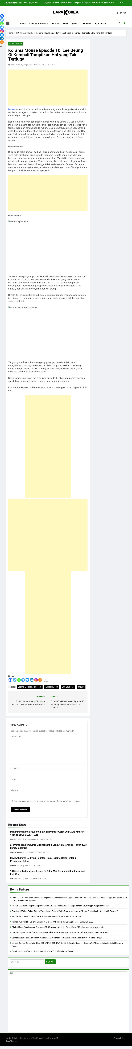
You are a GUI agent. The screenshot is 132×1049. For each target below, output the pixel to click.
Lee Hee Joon (52, 687)
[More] (40, 680)
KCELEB (55, 23)
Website (14, 790)
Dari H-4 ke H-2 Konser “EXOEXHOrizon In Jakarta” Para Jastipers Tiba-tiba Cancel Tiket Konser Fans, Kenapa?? (60, 932)
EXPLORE (99, 23)
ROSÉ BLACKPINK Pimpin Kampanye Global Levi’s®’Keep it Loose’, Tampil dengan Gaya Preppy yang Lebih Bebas (60, 906)
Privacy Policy (119, 1038)
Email (14, 779)
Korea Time (15, 64)
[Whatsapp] (19, 680)
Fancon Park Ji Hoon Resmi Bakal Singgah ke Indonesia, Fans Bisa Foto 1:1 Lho (79, 3)
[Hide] (1, 47)
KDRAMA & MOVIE (37, 23)
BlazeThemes (11, 1041)
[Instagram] (36, 680)
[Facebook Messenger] (27, 680)
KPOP (65, 23)
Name (14, 768)
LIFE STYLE (86, 23)
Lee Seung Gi (68, 687)
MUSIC (75, 23)
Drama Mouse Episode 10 (29, 687)
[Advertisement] (48, 88)
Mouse (12, 109)
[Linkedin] (32, 680)
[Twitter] (14, 680)
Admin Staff (17, 839)
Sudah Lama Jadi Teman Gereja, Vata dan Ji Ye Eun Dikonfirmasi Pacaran (43, 951)
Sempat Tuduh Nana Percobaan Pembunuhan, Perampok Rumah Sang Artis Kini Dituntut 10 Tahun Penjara (57, 938)
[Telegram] (23, 680)
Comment (16, 736)
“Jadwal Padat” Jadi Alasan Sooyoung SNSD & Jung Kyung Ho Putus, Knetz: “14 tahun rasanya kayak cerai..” (58, 927)
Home (23, 23)
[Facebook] (10, 680)
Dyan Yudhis (17, 852)
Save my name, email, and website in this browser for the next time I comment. (48, 801)
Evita (14, 865)
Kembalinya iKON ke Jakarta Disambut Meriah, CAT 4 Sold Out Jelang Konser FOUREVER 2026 (52, 922)
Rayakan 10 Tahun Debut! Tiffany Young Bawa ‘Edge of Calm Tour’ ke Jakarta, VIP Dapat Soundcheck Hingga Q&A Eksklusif (65, 911)
